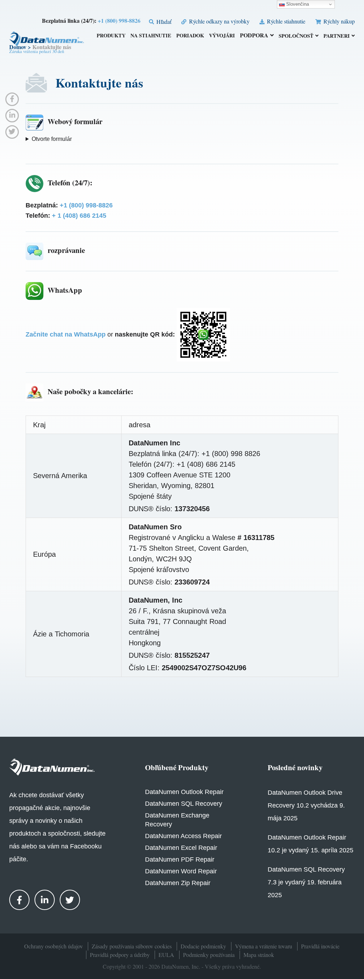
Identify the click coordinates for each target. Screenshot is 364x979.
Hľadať (163, 21)
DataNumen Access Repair (183, 836)
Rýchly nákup (338, 21)
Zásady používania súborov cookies (132, 946)
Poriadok (190, 36)
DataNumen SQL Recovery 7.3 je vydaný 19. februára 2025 (306, 882)
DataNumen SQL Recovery (183, 803)
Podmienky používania (209, 954)
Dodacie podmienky (203, 946)
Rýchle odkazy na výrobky (218, 21)
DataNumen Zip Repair (177, 883)
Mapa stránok (258, 954)
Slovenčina (297, 4)
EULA (166, 954)
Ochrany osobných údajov (53, 946)
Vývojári (222, 36)
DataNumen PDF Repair (179, 859)
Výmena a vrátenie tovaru (263, 946)
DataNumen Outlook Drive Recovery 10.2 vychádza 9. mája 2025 (306, 805)
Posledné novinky (295, 767)
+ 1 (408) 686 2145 (79, 215)
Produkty (111, 36)
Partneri (336, 36)
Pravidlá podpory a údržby (120, 954)
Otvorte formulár (52, 139)
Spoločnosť (296, 36)
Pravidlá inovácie (320, 946)
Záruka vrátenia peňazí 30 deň (36, 51)
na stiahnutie (150, 36)
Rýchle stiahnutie (285, 21)
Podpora (254, 35)
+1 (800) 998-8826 (119, 20)
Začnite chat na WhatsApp (66, 334)
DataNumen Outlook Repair (184, 791)
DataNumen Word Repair (181, 871)
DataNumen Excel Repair (181, 847)
